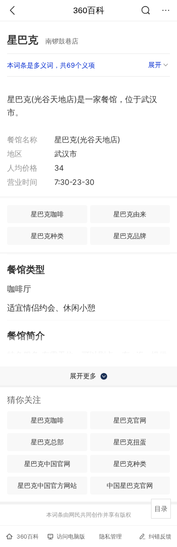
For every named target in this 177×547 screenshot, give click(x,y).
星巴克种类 (47, 236)
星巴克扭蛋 (129, 442)
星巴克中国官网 (47, 464)
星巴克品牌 (129, 236)
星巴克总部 (47, 442)
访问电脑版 (71, 536)
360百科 (88, 10)
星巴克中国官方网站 (47, 485)
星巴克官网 (129, 420)
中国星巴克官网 (130, 485)
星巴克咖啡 (47, 214)
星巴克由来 (129, 214)
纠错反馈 (160, 536)
